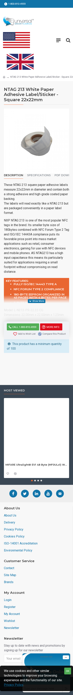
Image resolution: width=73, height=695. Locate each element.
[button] (32, 480)
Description (13, 175)
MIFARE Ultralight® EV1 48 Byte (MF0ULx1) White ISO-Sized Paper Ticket (36, 464)
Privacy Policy (13, 685)
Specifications (39, 175)
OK (67, 671)
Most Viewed (14, 390)
